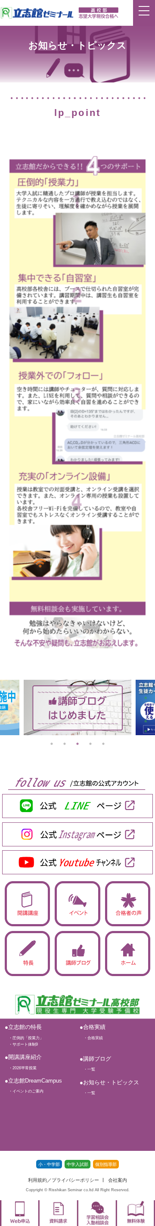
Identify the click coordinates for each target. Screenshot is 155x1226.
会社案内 (117, 1180)
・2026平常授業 (21, 1068)
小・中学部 (49, 1164)
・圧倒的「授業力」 (24, 1038)
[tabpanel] (77, 707)
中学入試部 (77, 1164)
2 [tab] (64, 743)
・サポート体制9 (21, 1044)
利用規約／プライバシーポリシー (63, 1180)
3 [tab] (77, 743)
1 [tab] (51, 743)
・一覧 (87, 1069)
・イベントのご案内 (24, 1091)
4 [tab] (90, 743)
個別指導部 (106, 1164)
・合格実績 (91, 1038)
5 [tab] (103, 743)
